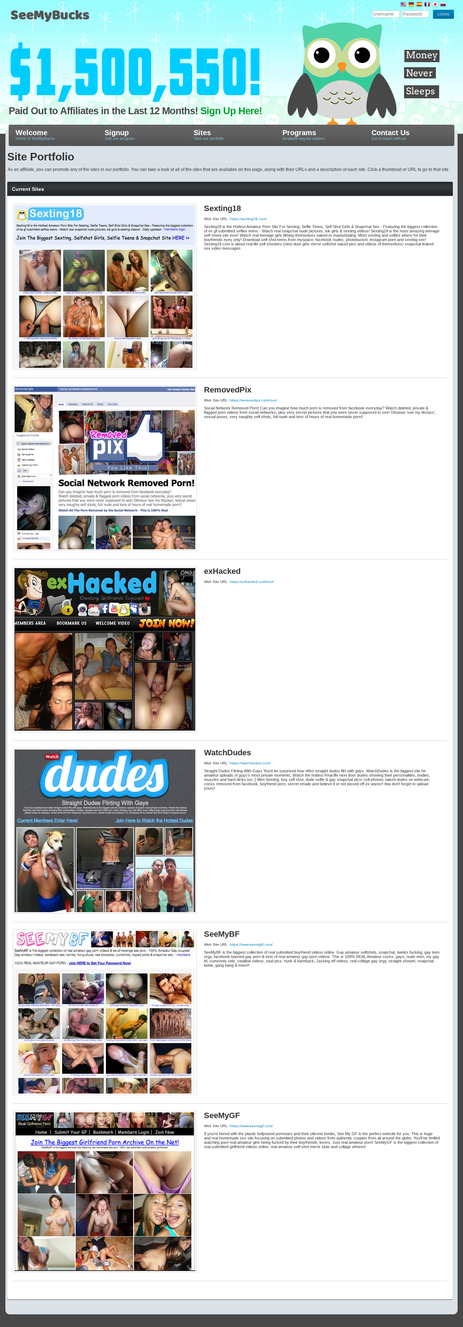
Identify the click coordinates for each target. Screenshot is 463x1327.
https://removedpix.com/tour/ (253, 400)
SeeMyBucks (84, 18)
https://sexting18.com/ (248, 219)
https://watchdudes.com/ (250, 763)
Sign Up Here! (231, 111)
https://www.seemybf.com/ (251, 944)
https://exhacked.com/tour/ (252, 582)
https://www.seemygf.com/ (251, 1126)
